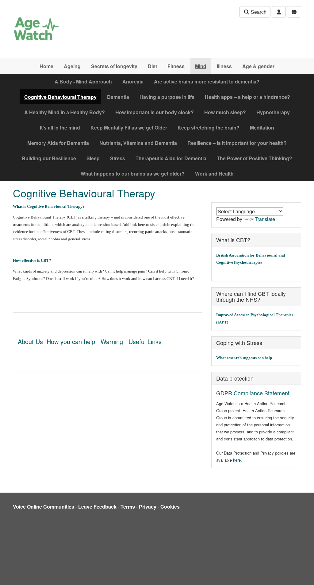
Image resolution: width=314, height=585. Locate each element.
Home (46, 66)
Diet (152, 66)
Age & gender (258, 66)
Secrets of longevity (114, 66)
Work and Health (214, 173)
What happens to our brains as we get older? (133, 173)
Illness (224, 66)
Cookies (170, 506)
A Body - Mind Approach (83, 81)
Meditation (262, 127)
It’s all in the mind (60, 127)
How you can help (71, 341)
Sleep (93, 158)
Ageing (72, 66)
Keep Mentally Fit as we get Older (128, 127)
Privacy (147, 506)
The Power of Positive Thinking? (254, 158)
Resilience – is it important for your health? (237, 142)
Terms (128, 506)
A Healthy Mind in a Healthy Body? (64, 112)
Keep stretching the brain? (208, 127)
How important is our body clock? (154, 112)
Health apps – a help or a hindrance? (247, 96)
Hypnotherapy (273, 112)
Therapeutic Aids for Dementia (171, 158)
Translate (265, 219)
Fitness (176, 66)
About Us (30, 341)
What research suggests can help (244, 357)
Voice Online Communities (43, 506)
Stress (117, 158)
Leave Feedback (97, 506)
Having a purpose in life (167, 96)
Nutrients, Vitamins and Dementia (138, 142)
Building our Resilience (49, 158)
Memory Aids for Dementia (58, 142)
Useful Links (145, 341)
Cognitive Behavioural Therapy (60, 96)
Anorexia (133, 81)
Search (258, 11)
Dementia (118, 96)
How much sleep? (225, 112)
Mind (200, 66)
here (237, 460)
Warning (112, 341)
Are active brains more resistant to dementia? (206, 81)
